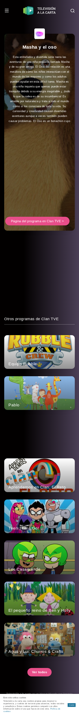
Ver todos (39, 672)
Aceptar (71, 705)
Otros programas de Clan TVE (31, 319)
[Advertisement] (39, 174)
